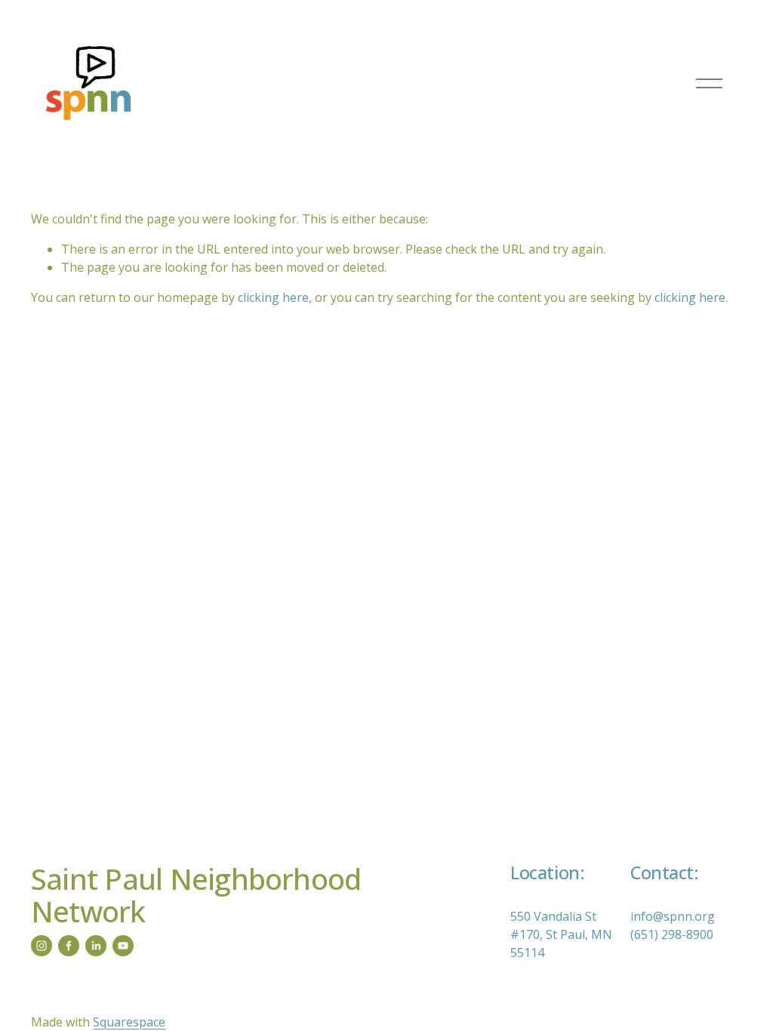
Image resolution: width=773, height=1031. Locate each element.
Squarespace (129, 1022)
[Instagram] (41, 945)
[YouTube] (123, 945)
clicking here (273, 297)
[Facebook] (68, 945)
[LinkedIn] (95, 945)
